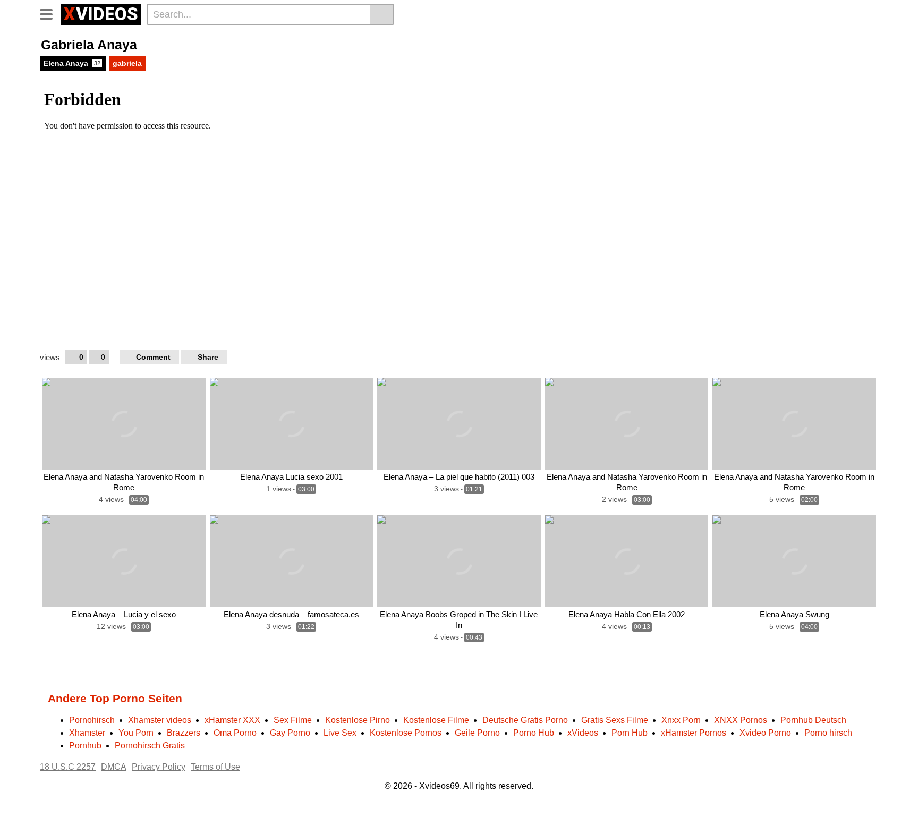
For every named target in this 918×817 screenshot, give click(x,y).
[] (382, 14)
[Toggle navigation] (50, 12)
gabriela (127, 63)
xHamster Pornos (693, 732)
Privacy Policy (158, 766)
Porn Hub (629, 732)
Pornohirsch (92, 720)
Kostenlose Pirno (357, 720)
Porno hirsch (828, 732)
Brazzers (183, 732)
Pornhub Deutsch (813, 720)
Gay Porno (290, 732)
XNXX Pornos (740, 720)
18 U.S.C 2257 (68, 766)
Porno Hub (533, 732)
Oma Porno (235, 732)
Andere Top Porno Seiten (115, 698)
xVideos (582, 732)
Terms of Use (215, 766)
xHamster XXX (232, 720)
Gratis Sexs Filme (614, 720)
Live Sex (340, 732)
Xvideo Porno (765, 732)
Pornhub (85, 745)
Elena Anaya (72, 63)
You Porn (136, 732)
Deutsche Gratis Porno (525, 720)
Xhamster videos (159, 720)
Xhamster (87, 732)
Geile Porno (477, 732)
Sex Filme (293, 720)
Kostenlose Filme (436, 720)
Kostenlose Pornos (405, 732)
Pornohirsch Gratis (150, 745)
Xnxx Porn (681, 720)
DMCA (113, 766)
